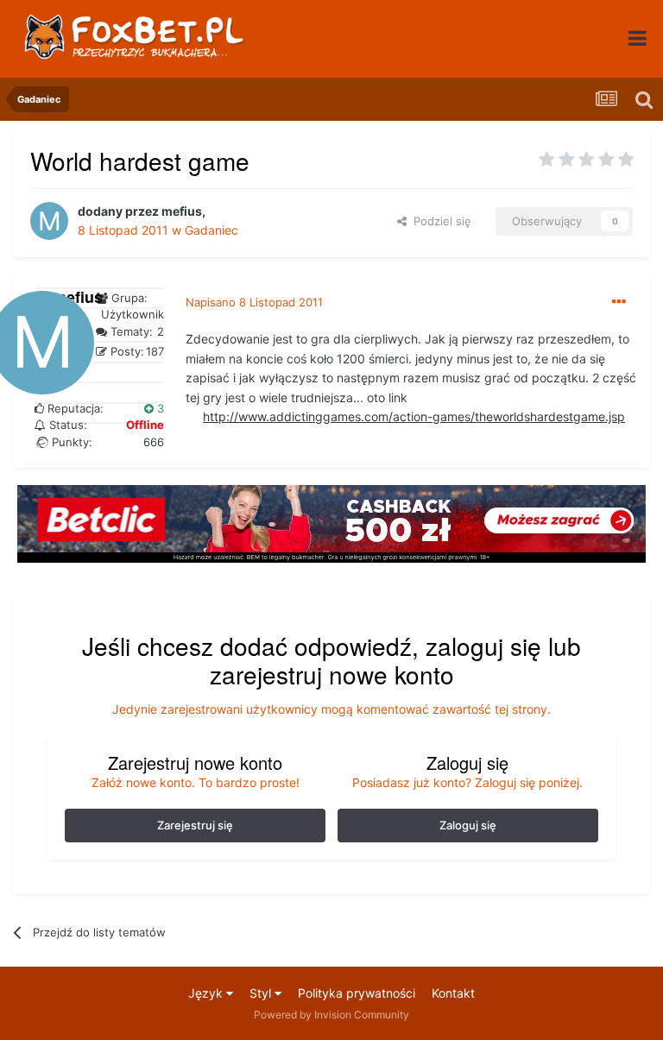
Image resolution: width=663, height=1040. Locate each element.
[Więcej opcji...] (619, 302)
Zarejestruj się (195, 825)
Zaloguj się (467, 825)
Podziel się (439, 221)
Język (207, 993)
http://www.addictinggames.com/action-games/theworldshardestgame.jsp (414, 416)
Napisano (254, 302)
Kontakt (453, 993)
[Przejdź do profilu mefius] (49, 221)
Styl (262, 993)
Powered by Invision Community (331, 1014)
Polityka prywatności (356, 993)
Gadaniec (211, 230)
